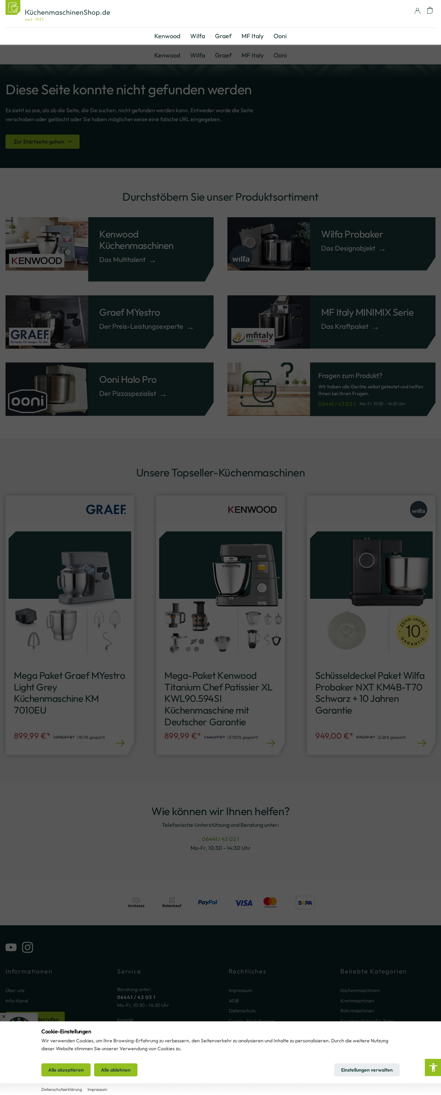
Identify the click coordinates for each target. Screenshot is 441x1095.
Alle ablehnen (116, 1070)
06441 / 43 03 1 (337, 403)
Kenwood (167, 55)
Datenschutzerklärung (61, 1089)
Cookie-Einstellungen (252, 1021)
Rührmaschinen (357, 1011)
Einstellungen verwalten (367, 1070)
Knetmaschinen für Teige (367, 1021)
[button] (430, 10)
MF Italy (253, 55)
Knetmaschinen (357, 1001)
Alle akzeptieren (66, 1070)
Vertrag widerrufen (35, 1019)
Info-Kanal (17, 1001)
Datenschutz (242, 1011)
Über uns (15, 990)
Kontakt (125, 1020)
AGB (234, 1001)
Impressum (240, 990)
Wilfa (197, 55)
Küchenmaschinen (360, 990)
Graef (223, 55)
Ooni (280, 55)
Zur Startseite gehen (39, 141)
